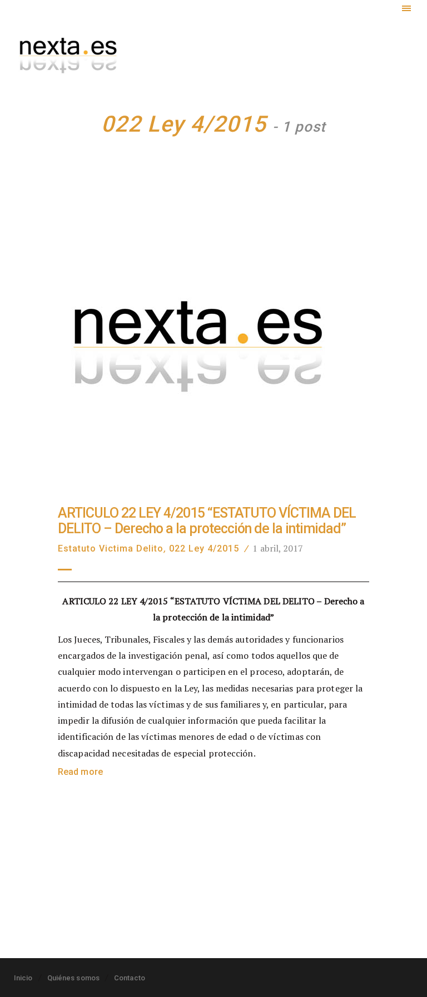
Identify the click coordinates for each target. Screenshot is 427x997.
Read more (80, 771)
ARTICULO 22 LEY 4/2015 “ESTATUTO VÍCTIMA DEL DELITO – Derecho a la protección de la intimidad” (207, 520)
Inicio (23, 978)
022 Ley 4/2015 (204, 548)
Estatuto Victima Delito (110, 548)
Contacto (129, 978)
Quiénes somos (73, 978)
